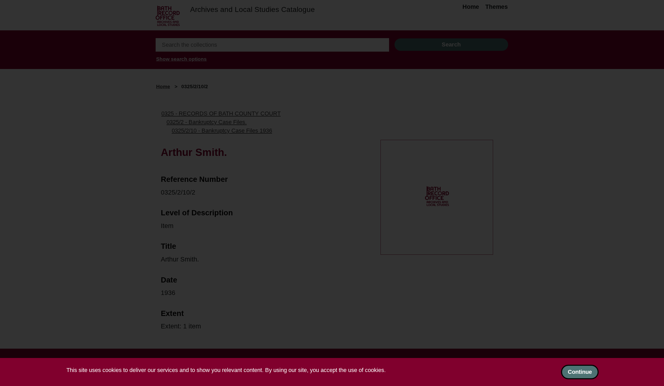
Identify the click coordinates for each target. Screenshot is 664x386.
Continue (580, 372)
